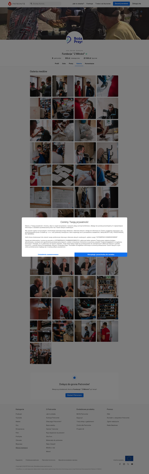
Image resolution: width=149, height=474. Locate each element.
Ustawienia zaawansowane (48, 254)
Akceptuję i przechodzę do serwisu (100, 254)
